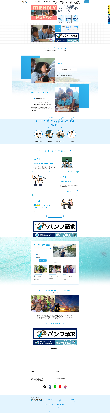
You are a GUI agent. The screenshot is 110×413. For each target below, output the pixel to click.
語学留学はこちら (87, 1)
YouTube (60, 388)
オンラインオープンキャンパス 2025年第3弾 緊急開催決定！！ (71, 27)
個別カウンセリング (73, 401)
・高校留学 (60, 400)
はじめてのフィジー (49, 404)
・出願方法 (60, 401)
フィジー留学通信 (61, 404)
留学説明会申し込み (73, 399)
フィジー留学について (49, 399)
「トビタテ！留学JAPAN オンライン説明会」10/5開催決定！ (71, 30)
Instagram (65, 388)
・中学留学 (60, 399)
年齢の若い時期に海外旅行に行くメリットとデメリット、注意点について (69, 277)
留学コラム (38, 254)
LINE (55, 388)
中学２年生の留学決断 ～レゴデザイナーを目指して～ (38, 277)
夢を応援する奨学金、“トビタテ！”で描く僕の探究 (59, 260)
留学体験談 (38, 257)
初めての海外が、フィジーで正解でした (54, 276)
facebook (50, 388)
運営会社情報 (60, 407)
